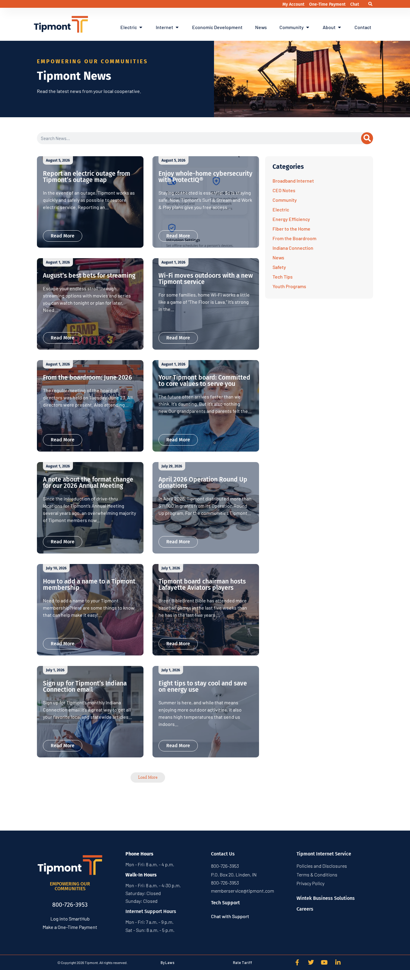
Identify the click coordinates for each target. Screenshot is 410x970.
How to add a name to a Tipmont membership (89, 585)
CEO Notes (284, 190)
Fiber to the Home (291, 228)
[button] (370, 4)
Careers (305, 909)
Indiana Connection (293, 248)
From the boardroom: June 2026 (87, 377)
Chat (354, 4)
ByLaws (168, 962)
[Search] (367, 138)
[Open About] (339, 27)
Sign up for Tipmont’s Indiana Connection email (85, 686)
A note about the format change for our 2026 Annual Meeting (88, 483)
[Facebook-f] (297, 963)
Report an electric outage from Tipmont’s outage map (86, 177)
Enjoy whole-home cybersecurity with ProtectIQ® (205, 177)
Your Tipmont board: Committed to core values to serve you (204, 381)
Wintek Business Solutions (326, 898)
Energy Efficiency (291, 219)
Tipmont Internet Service (324, 854)
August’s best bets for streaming (89, 275)
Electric (281, 209)
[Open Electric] (140, 27)
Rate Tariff (242, 962)
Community (285, 200)
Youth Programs (289, 286)
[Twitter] (311, 963)
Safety (279, 267)
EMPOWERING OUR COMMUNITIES (70, 886)
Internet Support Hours (150, 911)
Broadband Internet (293, 181)
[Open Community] (307, 27)
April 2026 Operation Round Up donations (202, 483)
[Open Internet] (177, 27)
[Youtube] (324, 963)
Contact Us (223, 854)
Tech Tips (283, 276)
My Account (294, 4)
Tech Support (225, 903)
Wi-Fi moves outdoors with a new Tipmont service (205, 279)
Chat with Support (230, 916)
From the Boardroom (294, 238)
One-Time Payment (328, 4)
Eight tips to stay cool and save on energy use (202, 686)
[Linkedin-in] (338, 963)
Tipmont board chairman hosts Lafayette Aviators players (202, 585)
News (278, 257)
